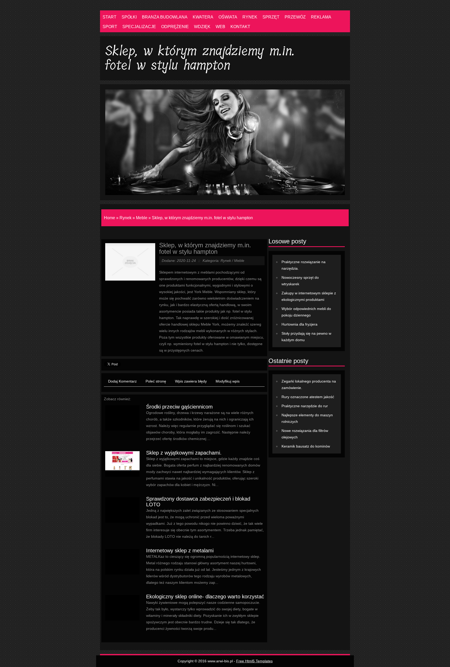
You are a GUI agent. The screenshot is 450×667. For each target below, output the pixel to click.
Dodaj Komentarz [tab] (122, 381)
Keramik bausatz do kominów (306, 446)
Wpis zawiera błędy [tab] (191, 381)
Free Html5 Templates (254, 661)
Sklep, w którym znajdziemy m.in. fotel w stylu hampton (202, 218)
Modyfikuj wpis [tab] (228, 381)
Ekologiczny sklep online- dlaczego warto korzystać (205, 596)
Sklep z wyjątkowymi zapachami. (184, 453)
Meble (141, 218)
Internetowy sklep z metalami (180, 550)
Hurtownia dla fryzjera (299, 324)
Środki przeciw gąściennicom (179, 407)
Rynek (126, 218)
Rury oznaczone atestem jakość (308, 397)
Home (109, 218)
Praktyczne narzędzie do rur (305, 406)
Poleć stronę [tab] (156, 381)
